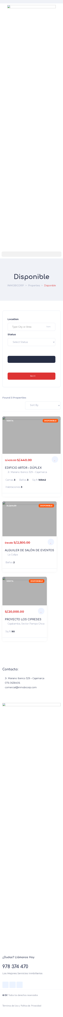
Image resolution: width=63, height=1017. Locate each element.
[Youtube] (12, 985)
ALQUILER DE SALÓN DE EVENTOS (29, 550)
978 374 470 (15, 966)
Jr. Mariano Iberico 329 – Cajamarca (24, 678)
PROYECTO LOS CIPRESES (23, 619)
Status (12, 334)
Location (13, 319)
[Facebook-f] (5, 985)
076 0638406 (12, 682)
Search (33, 376)
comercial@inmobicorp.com (21, 687)
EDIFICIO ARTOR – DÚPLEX (23, 467)
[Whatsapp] (19, 985)
